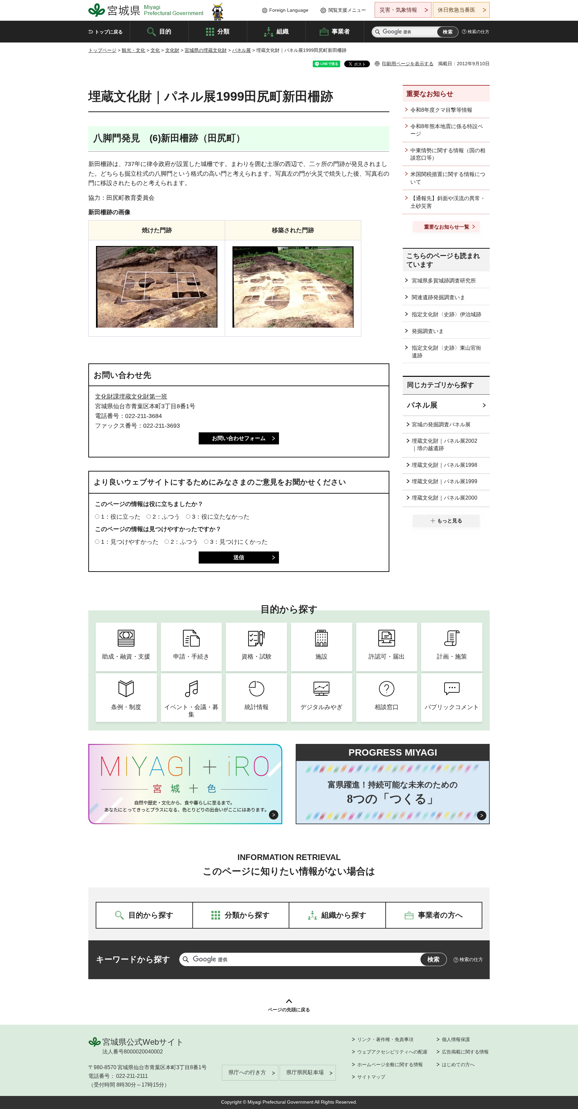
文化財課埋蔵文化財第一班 (131, 396)
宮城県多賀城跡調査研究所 (444, 280)
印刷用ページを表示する (408, 63)
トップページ (102, 50)
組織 (283, 31)
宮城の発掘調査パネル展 (441, 424)
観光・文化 (133, 50)
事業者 (341, 31)
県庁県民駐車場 (305, 1072)
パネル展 (241, 50)
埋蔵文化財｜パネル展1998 (444, 465)
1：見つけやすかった (130, 541)
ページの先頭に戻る (289, 1009)
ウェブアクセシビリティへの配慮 (392, 1051)
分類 (223, 31)
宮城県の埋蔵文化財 (206, 50)
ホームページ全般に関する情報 (390, 1064)
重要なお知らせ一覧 (446, 227)
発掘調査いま (428, 331)
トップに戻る (109, 31)
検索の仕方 (478, 31)
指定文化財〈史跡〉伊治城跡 (446, 314)
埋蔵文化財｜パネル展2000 (444, 498)
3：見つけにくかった (239, 541)
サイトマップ (371, 1077)
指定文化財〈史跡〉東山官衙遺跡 (446, 351)
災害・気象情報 (398, 10)
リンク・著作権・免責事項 (385, 1039)
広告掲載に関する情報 (465, 1051)
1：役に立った (120, 516)
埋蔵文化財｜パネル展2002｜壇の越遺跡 (444, 444)
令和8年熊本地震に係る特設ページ (446, 130)
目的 (165, 31)
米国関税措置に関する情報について (447, 177)
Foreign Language (288, 10)
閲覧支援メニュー (347, 10)
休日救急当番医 (456, 10)
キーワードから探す (133, 959)
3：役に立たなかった (221, 516)
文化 (155, 50)
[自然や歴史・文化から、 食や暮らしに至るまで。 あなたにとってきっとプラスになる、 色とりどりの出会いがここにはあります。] (185, 806)
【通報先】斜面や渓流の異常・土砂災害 (447, 201)
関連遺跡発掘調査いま (438, 297)
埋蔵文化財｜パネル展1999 (444, 481)
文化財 (172, 50)
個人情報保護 (456, 1039)
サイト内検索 (377, 31)
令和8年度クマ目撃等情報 (441, 110)
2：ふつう (166, 516)
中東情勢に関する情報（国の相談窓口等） (447, 154)
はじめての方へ (458, 1064)
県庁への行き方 (247, 1072)
